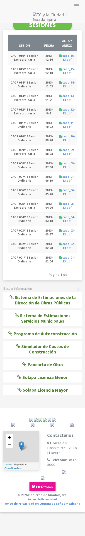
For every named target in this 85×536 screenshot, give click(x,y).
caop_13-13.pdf (68, 98)
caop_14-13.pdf (68, 84)
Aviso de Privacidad (42, 499)
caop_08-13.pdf (68, 165)
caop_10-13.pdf (68, 138)
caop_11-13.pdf (68, 125)
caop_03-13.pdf (68, 232)
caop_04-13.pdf (68, 219)
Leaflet (8, 464)
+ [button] (9, 437)
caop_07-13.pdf (68, 179)
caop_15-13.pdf (68, 71)
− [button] (9, 444)
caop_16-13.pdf (68, 58)
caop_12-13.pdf (68, 111)
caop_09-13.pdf (68, 152)
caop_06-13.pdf (68, 192)
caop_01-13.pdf (68, 259)
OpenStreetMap (13, 468)
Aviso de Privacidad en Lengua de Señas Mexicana (42, 503)
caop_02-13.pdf (68, 246)
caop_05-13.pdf (68, 206)
